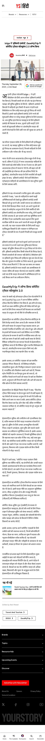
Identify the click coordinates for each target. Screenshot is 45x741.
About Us (5, 691)
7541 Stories (32, 55)
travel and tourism (14, 612)
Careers (19, 691)
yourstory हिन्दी (20, 55)
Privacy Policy (35, 691)
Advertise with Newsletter (15, 683)
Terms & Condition (8, 695)
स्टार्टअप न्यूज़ (21, 38)
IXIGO (8, 618)
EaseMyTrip (25, 618)
